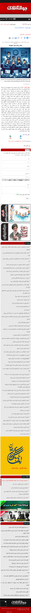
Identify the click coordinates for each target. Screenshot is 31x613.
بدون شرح (26, 310)
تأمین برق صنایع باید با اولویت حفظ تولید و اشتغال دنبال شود (15, 338)
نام (28, 158)
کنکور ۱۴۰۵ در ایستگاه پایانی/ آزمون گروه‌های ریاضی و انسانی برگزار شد (16, 286)
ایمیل (28, 166)
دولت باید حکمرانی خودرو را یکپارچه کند (20, 404)
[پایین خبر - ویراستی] (20, 136)
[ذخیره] (16, 38)
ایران (12, 141)
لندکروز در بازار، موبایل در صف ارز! (20, 484)
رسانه (9, 141)
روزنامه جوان (24, 134)
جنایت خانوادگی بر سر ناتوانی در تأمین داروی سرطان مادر (16, 352)
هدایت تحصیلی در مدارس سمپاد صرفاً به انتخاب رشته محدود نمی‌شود (16, 248)
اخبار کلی (22, 34)
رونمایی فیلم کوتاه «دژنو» (23, 322)
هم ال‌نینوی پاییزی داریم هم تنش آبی (19, 488)
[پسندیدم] (30, 37)
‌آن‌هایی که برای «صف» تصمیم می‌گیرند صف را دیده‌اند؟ (16, 374)
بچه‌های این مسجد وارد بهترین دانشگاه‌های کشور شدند (16, 576)
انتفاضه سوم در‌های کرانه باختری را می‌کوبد (19, 275)
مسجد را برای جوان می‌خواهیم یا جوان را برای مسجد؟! (16, 595)
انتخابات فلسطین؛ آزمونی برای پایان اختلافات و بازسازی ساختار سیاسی (15, 318)
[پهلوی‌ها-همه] (15, 516)
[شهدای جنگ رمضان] (15, 213)
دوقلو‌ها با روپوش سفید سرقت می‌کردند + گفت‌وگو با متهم (16, 420)
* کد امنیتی (27, 173)
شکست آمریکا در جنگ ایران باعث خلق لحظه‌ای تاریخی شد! (15, 390)
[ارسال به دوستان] (13, 38)
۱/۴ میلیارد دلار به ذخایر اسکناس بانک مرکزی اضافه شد (17, 365)
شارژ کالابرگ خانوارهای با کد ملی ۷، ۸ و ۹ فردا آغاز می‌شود (16, 313)
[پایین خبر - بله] (10, 136)
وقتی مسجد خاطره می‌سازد (22, 592)
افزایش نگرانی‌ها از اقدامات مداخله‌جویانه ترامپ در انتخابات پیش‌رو (16, 330)
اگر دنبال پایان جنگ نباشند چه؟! (22, 296)
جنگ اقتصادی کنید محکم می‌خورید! (21, 335)
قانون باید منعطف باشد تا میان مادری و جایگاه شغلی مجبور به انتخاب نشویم (15, 532)
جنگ (23, 141)
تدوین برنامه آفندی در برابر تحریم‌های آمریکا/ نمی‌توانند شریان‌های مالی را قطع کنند (17, 386)
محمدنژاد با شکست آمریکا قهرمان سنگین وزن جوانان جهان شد (16, 260)
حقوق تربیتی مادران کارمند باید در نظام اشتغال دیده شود (15, 557)
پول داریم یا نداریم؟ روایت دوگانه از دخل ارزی (19, 326)
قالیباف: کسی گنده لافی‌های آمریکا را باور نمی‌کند (18, 362)
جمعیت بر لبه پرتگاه (24, 410)
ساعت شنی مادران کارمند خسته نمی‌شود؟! (19, 550)
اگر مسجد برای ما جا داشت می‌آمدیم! (20, 563)
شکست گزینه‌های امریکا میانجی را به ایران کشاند (18, 394)
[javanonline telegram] (27, 38)
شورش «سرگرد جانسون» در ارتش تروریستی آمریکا (17, 265)
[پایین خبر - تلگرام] (20, 138)
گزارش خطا (26, 146)
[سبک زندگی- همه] (15, 455)
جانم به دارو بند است (24, 434)
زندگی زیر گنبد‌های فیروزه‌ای (22, 579)
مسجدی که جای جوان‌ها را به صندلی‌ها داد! (18, 567)
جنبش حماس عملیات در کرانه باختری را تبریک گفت (17, 271)
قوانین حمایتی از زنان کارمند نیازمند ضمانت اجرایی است (15, 540)
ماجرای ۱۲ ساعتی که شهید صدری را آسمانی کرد (18, 417)
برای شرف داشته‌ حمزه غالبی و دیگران (21, 342)
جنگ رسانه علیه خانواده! (15, 46)
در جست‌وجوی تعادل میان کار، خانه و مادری (18, 527)
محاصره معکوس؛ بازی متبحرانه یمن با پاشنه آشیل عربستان (16, 400)
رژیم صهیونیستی (17, 141)
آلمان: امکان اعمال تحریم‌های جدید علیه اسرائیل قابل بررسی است (16, 254)
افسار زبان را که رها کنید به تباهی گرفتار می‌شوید (17, 498)
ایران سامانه (4, 612)
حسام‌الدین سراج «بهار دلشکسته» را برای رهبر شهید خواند (16, 345)
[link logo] (12, 7)
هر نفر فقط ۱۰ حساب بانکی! (23, 300)
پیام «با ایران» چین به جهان (23, 348)
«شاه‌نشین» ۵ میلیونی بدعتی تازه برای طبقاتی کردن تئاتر (16, 407)
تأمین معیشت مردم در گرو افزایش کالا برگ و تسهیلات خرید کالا (16, 370)
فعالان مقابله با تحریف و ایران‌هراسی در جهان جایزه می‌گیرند (15, 424)
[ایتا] (10, 138)
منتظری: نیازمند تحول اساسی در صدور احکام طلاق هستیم (16, 268)
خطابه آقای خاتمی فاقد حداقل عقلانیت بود (20, 281)
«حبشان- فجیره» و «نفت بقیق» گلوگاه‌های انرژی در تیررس (15, 480)
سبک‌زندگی (28, 34)
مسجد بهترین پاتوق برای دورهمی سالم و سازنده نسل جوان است (15, 571)
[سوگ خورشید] (15, 231)
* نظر (28, 184)
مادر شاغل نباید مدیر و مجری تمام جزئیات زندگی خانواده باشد (14, 546)
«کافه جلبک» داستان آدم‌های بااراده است (20, 414)
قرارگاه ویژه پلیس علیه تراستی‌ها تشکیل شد (19, 397)
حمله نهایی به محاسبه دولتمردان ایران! (20, 303)
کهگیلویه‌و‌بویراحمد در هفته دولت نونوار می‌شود (18, 358)
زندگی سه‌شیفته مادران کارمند (21, 536)
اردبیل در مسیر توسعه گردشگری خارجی (20, 278)
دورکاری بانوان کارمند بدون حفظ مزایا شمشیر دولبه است (15, 543)
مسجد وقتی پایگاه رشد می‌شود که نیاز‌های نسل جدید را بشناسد (15, 584)
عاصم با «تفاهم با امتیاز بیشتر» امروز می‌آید (19, 378)
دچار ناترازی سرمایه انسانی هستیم (21, 427)
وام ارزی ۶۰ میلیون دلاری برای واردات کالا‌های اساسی (17, 430)
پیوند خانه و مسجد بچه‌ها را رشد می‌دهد (19, 588)
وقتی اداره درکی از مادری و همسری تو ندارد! (18, 560)
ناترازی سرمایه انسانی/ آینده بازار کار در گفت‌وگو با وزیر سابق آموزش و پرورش (16, 493)
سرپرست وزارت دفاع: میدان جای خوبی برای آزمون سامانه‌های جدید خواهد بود (16, 292)
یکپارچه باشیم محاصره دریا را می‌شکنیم (20, 381)
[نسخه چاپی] (10, 38)
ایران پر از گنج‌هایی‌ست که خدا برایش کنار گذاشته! (18, 355)
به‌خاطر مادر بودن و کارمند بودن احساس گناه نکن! (17, 553)
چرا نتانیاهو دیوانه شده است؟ (22, 306)
